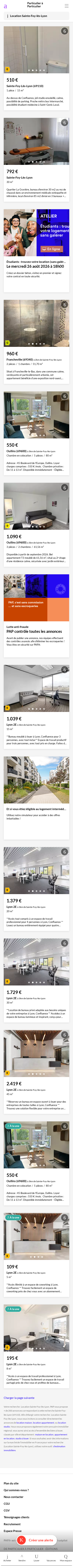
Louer (36, 1560)
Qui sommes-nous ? (16, 1490)
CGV (7, 1510)
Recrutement (12, 1524)
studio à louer (22, 1438)
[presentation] (7, 51)
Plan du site (11, 1483)
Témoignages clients (16, 1517)
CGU (7, 1503)
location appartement (43, 1422)
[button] (29, 69)
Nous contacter (13, 1497)
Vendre (21, 1560)
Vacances (51, 1560)
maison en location (44, 1434)
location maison (24, 1422)
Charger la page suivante (19, 1397)
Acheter (7, 1560)
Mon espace (66, 1560)
